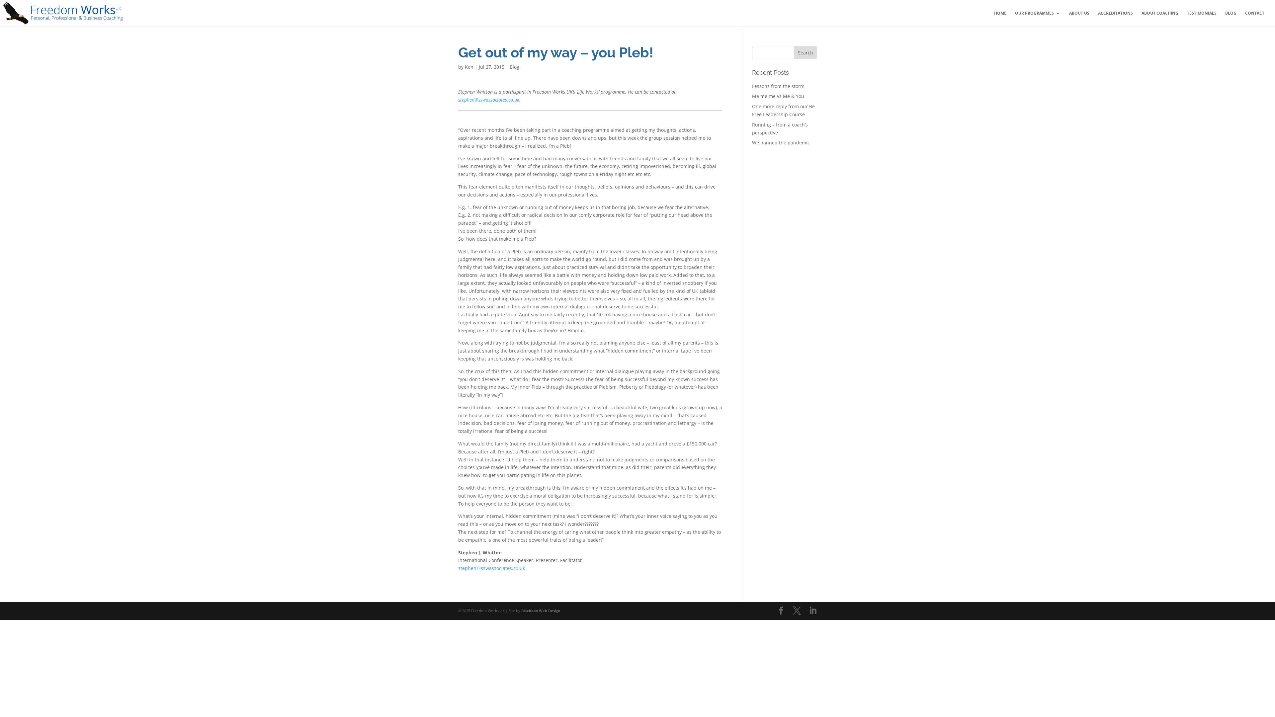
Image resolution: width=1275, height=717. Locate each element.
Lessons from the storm (778, 86)
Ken (469, 67)
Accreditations (1115, 13)
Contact (1254, 13)
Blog (1230, 13)
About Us (1079, 13)
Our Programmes (1034, 13)
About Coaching (1160, 13)
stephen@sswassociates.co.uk (488, 100)
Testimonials (1202, 13)
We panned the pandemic (781, 142)
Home (1000, 13)
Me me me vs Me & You (778, 96)
